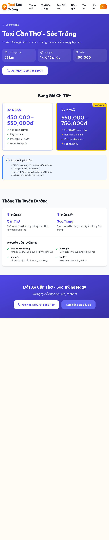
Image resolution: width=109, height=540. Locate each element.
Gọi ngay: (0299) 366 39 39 (27, 70)
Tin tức (84, 7)
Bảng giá (74, 7)
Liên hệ (94, 7)
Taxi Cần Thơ (61, 7)
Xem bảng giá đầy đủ (78, 304)
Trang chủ (32, 7)
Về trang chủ (12, 24)
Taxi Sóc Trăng (46, 7)
